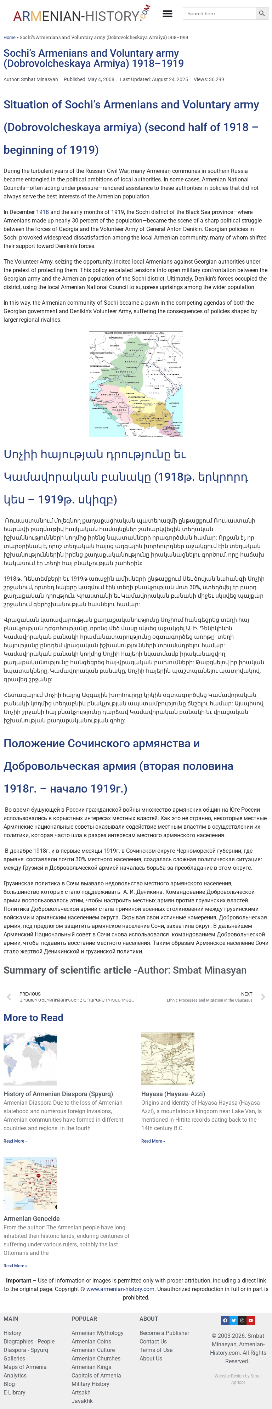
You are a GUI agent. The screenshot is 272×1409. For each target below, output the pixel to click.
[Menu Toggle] (167, 13)
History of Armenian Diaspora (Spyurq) (58, 1094)
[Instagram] (242, 1320)
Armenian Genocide (32, 1218)
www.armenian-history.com (120, 1289)
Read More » (15, 1141)
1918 (42, 212)
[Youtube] (250, 1320)
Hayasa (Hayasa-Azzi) (173, 1094)
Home (10, 37)
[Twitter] (234, 1320)
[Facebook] (225, 1320)
